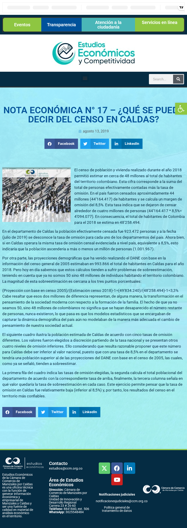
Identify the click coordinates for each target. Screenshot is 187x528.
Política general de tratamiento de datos (117, 509)
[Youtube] (117, 479)
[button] (181, 109)
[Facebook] (117, 468)
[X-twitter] (104, 468)
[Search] (178, 79)
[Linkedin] (129, 468)
